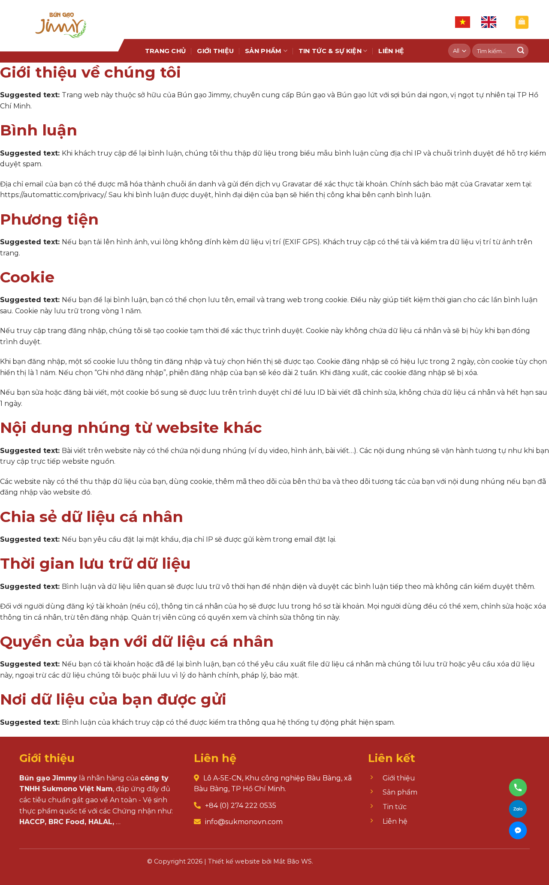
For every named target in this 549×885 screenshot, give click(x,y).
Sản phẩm (263, 51)
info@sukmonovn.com (244, 822)
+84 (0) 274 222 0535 (240, 805)
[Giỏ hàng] (522, 22)
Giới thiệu (215, 51)
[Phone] (518, 787)
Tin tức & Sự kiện (330, 51)
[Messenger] (518, 830)
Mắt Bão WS (292, 861)
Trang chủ (165, 51)
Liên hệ (391, 51)
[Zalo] (518, 809)
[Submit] (520, 51)
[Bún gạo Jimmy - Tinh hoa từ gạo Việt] (62, 19)
